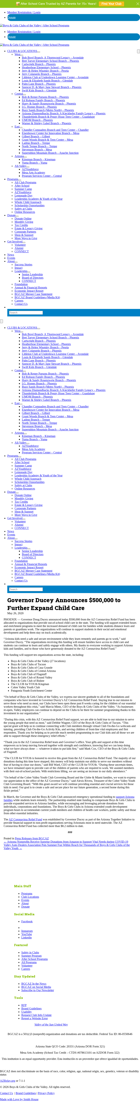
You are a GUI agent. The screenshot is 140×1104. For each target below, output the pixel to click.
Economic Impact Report (29, 290)
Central (19, 93)
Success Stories (23, 264)
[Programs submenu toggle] (19, 180)
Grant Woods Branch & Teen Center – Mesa (47, 139)
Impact (18, 267)
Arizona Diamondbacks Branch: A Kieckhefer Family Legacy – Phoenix (64, 113)
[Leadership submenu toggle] (28, 272)
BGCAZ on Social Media (36, 986)
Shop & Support (24, 234)
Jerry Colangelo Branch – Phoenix (42, 74)
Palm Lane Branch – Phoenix (39, 83)
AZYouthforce (30, 169)
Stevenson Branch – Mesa (37, 149)
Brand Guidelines (31, 1008)
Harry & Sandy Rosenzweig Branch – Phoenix (49, 103)
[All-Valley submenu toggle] (27, 167)
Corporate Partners (25, 231)
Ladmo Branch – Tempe (36, 143)
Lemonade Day (23, 195)
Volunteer (20, 244)
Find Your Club (111, 3)
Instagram (27, 930)
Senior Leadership (32, 274)
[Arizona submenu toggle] (25, 157)
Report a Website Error (34, 1018)
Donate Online (23, 218)
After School (22, 185)
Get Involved (14, 241)
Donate (11, 17)
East (17, 126)
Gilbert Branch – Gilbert (36, 136)
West (17, 54)
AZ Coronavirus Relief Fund (25, 819)
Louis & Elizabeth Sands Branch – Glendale (47, 80)
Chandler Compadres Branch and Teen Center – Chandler (55, 129)
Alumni (19, 248)
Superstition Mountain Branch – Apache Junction (50, 152)
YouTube (26, 934)
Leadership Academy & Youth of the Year (39, 198)
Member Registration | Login (23, 12)
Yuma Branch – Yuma (34, 162)
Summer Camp (23, 189)
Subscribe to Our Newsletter (37, 990)
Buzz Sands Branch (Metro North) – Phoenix (48, 110)
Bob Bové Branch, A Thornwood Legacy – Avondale (53, 57)
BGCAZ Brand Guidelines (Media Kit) (37, 297)
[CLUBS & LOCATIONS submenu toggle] (38, 52)
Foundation (21, 284)
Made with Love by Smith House (19, 1099)
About (11, 261)
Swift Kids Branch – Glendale (39, 90)
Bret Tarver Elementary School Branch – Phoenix (50, 60)
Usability (26, 1011)
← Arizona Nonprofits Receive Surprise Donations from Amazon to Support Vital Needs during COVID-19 (66, 841)
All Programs (29, 962)
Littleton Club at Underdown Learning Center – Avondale (55, 77)
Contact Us (21, 303)
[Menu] (138, 51)
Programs (12, 179)
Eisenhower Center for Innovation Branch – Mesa (50, 133)
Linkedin (26, 937)
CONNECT (22, 251)
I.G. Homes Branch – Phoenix (39, 106)
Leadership (21, 271)
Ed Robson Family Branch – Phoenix (43, 100)
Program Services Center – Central (42, 175)
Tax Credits (21, 225)
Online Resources (25, 212)
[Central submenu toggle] (24, 94)
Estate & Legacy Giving (28, 228)
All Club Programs (25, 182)
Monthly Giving (24, 221)
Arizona (19, 156)
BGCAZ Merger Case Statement (33, 294)
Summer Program (31, 955)
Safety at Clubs (23, 208)
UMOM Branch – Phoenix (37, 120)
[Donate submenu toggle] (17, 216)
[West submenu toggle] (21, 55)
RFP (24, 1005)
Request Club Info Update (36, 1015)
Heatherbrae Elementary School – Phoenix (46, 67)
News (10, 254)
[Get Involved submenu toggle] (23, 242)
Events (11, 257)
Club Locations (30, 896)
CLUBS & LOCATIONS (22, 51)
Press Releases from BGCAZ (32, 838)
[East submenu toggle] (21, 127)
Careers (19, 300)
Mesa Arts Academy (33, 172)
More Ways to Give (26, 238)
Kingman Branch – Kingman (38, 159)
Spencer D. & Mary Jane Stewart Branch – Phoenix (51, 87)
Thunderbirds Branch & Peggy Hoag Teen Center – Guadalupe (58, 116)
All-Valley (20, 166)
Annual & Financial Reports (31, 287)
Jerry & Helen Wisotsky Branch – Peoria (45, 70)
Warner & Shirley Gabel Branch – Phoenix (46, 123)
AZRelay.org (7, 1080)
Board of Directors (32, 277)
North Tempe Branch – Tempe (39, 146)
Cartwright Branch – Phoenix (39, 64)
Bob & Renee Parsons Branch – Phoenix (45, 97)
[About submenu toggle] (16, 262)
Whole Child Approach (28, 202)
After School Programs (34, 959)
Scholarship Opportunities (29, 205)
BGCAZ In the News (33, 983)
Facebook (27, 921)
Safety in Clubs (30, 952)
